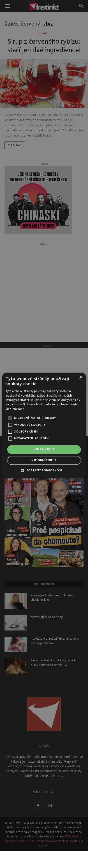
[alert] (44, 425)
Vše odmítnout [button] (44, 460)
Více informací (15, 409)
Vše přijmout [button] (44, 449)
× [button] (80, 377)
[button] (43, 470)
